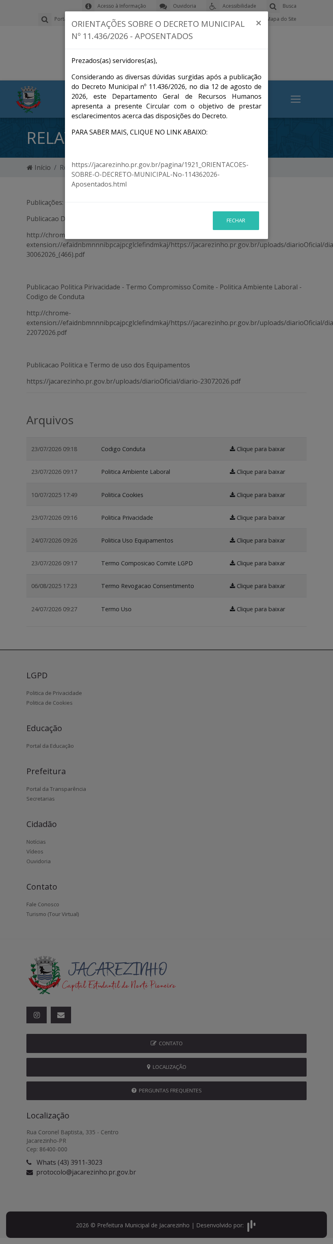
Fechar (236, 220)
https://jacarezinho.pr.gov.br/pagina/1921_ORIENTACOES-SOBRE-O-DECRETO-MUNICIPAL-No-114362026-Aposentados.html (160, 174)
